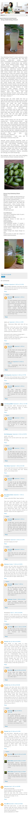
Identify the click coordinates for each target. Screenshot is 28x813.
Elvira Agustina (8, 375)
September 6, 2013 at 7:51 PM (20, 403)
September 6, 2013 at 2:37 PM (19, 375)
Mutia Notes (11, 760)
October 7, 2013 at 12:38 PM (15, 564)
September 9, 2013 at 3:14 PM (17, 539)
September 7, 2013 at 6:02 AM (17, 465)
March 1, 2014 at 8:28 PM (16, 612)
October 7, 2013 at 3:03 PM (19, 599)
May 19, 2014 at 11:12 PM (14, 731)
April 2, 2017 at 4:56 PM (14, 786)
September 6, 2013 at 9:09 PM (20, 434)
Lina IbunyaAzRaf (8, 403)
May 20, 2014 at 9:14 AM (20, 754)
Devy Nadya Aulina (8, 494)
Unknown (6, 564)
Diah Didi (10, 297)
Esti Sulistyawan (8, 434)
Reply (5, 291)
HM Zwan (6, 284)
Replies (7, 294)
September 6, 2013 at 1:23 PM (16, 322)
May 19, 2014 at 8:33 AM (14, 685)
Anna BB (6, 803)
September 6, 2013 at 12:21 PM (16, 284)
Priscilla (6, 641)
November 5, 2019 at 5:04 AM (16, 803)
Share (3, 276)
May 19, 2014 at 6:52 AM (20, 670)
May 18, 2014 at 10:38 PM (14, 641)
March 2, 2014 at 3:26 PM (20, 626)
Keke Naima (7, 465)
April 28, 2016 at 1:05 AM (20, 760)
